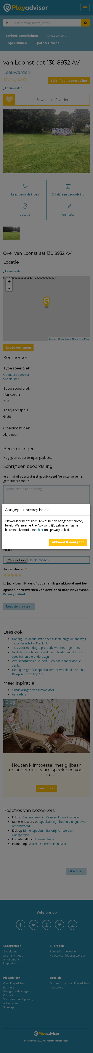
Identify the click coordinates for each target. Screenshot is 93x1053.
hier (40, 530)
